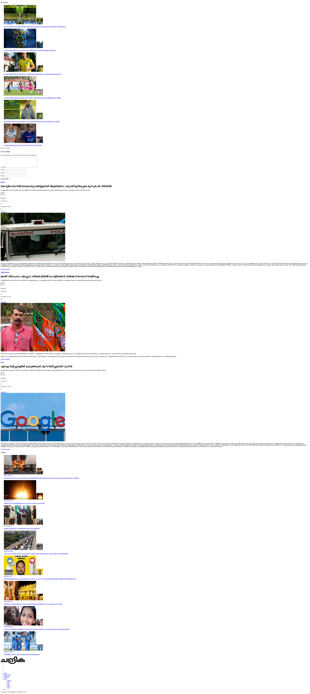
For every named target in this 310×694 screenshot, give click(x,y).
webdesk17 (3, 212)
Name (3, 170)
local (8, 687)
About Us (6, 677)
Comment (3, 167)
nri (4, 689)
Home (5, 673)
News (5, 679)
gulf (8, 683)
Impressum (6, 676)
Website (3, 175)
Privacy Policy (7, 674)
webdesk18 (3, 302)
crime (8, 682)
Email (3, 173)
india (8, 685)
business (9, 680)
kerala (8, 686)
